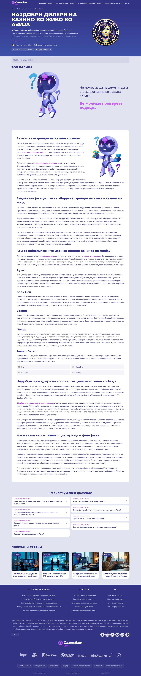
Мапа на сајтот (105, 673)
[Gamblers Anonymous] (34, 655)
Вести (127, 3)
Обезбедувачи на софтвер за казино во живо (35, 403)
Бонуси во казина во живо (83, 599)
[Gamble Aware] (95, 655)
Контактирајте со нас (115, 606)
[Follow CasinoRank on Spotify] (122, 635)
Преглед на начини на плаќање (84, 603)
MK (14, 635)
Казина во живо (45, 3)
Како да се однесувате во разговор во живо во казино (39, 606)
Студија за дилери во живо (89, 3)
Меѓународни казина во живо (84, 610)
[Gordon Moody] (67, 655)
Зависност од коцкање (84, 606)
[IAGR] (23, 655)
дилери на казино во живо (46, 163)
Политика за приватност (73, 673)
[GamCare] (49, 655)
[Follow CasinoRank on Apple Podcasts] (127, 635)
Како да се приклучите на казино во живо (39, 595)
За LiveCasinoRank (115, 595)
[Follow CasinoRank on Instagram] (107, 635)
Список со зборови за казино (84, 595)
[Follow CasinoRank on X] (112, 635)
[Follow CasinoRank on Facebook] (102, 635)
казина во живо (48, 256)
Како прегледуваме (115, 599)
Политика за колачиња (38, 673)
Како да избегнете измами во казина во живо (39, 603)
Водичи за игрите (112, 3)
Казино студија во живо (34, 152)
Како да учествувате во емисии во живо (39, 610)
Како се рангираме (115, 603)
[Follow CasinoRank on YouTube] (117, 635)
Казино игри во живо (65, 3)
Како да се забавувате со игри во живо (39, 599)
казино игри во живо (92, 256)
